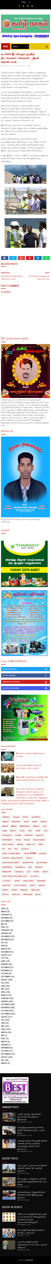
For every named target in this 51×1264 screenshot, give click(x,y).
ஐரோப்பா (13, 830)
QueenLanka (29, 1260)
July (3, 942)
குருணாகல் (40, 835)
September (5, 920)
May (2, 924)
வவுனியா (5, 890)
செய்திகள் (42, 853)
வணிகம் (32, 885)
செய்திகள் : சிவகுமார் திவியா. (12, 858)
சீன (3, 849)
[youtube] (32, 6)
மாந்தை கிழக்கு (28, 880)
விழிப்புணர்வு (35, 890)
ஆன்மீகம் (44, 821)
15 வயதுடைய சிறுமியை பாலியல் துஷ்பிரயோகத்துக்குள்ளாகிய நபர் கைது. (32, 1181)
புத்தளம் (45, 871)
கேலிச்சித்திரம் (7, 840)
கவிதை (38, 830)
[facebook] (19, 6)
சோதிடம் (29, 858)
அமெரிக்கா (6, 817)
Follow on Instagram (10, 688)
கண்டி (30, 830)
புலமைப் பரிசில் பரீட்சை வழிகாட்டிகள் (14, 876)
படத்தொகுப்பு (19, 871)
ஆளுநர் (34, 821)
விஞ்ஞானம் (24, 890)
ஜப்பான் (38, 894)
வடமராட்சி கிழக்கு (20, 885)
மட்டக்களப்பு (34, 876)
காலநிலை (18, 835)
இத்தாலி (5, 826)
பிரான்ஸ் (36, 871)
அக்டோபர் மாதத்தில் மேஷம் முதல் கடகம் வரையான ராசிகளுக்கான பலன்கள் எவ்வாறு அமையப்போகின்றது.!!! (32, 1217)
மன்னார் (17, 880)
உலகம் (45, 826)
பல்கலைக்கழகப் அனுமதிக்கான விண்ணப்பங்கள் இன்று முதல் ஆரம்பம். (31, 1194)
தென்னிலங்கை (7, 867)
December (5, 936)
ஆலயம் (26, 821)
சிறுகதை (20, 844)
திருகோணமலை (28, 862)
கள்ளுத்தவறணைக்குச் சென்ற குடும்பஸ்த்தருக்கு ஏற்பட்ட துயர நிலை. (31, 1130)
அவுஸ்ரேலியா (36, 817)
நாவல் (30, 867)
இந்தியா (14, 826)
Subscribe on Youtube (11, 682)
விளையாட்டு (16, 894)
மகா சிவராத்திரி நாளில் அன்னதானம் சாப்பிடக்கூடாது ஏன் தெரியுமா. (32, 1244)
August (4, 954)
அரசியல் (25, 817)
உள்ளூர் (4, 830)
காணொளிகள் (7, 835)
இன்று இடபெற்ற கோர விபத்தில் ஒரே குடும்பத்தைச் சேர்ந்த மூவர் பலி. (32, 778)
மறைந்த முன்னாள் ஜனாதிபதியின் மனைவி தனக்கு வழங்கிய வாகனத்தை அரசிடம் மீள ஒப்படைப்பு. (32, 1144)
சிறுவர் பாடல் (31, 844)
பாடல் (28, 871)
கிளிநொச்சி (29, 835)
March (4, 911)
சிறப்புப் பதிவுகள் (8, 844)
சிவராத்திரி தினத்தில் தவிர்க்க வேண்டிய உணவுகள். (30, 1231)
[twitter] (23, 6)
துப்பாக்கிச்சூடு (42, 862)
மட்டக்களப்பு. (6, 880)
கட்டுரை (22, 830)
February (5, 914)
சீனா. (16, 849)
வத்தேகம (42, 885)
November (5, 917)
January (4, 933)
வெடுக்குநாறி (27, 894)
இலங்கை (36, 826)
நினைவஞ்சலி (6, 871)
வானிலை (14, 890)
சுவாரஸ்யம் (25, 849)
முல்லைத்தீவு (41, 880)
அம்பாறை (16, 817)
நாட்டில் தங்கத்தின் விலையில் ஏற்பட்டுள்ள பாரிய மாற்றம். (29, 766)
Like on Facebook (9, 675)
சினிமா (40, 844)
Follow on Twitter (9, 669)
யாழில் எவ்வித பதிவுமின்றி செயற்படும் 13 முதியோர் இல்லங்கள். (29, 1116)
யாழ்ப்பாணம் (6, 885)
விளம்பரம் (5, 894)
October (5, 973)
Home (5, 46)
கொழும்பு (27, 840)
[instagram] (27, 6)
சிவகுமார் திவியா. (39, 840)
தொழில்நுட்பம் (20, 867)
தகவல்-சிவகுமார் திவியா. (11, 862)
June (3, 945)
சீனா (9, 849)
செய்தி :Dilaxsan (30, 853)
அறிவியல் (5, 821)
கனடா (46, 830)
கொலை (18, 840)
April (3, 908)
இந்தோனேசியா (25, 826)
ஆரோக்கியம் (16, 821)
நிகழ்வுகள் (38, 867)
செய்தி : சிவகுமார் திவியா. (11, 853)
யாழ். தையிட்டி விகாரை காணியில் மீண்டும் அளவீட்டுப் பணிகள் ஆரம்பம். (32, 1168)
